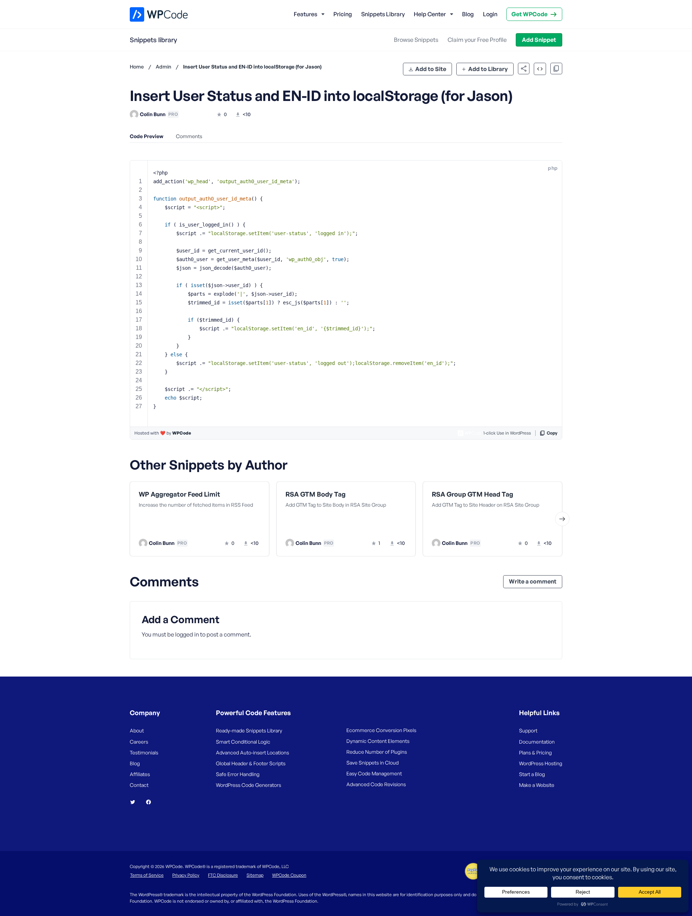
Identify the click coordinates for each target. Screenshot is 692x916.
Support (528, 730)
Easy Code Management (374, 773)
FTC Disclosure (223, 875)
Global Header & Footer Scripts (250, 763)
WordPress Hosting (540, 763)
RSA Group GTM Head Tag (472, 494)
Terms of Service (147, 875)
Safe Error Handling (238, 774)
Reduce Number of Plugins (376, 752)
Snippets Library (383, 14)
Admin (163, 66)
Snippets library (153, 40)
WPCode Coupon (289, 875)
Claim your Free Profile (477, 39)
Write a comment (532, 581)
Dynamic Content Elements (377, 741)
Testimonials (144, 752)
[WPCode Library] (153, 14)
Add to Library (488, 68)
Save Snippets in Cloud (372, 762)
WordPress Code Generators (248, 785)
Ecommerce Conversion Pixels (381, 730)
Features (305, 14)
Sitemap (255, 875)
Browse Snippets (416, 39)
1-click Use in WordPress (507, 433)
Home (137, 66)
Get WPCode (529, 14)
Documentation (537, 742)
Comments (189, 136)
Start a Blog (532, 774)
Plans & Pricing (535, 752)
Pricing (342, 14)
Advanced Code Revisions (376, 784)
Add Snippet (539, 39)
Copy (552, 433)
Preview (172, 528)
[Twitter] (135, 802)
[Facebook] (151, 802)
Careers (139, 742)
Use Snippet (234, 528)
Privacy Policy (185, 875)
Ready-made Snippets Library (249, 730)
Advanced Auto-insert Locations (252, 752)
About (137, 730)
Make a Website (536, 785)
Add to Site (430, 68)
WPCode (181, 433)
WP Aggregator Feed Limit (179, 494)
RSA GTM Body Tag (315, 494)
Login (490, 14)
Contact (139, 785)
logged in (187, 634)
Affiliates (140, 774)
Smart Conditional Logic (243, 742)
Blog (468, 14)
